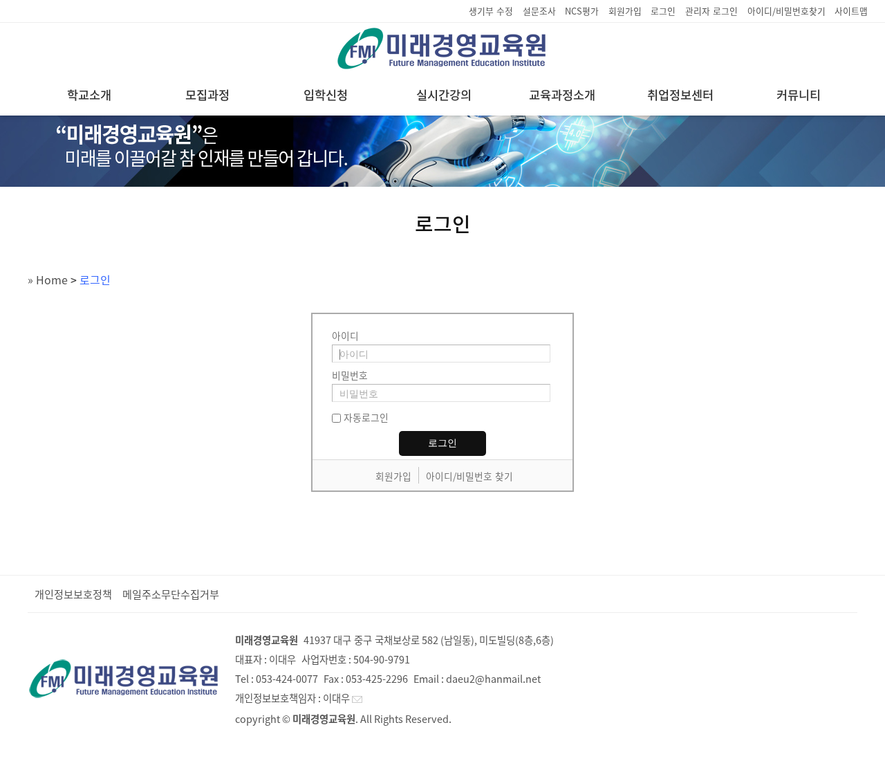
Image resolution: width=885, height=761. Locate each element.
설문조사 (539, 10)
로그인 (663, 10)
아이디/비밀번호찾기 (786, 10)
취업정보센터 (680, 95)
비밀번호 (350, 375)
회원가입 (625, 10)
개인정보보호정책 (73, 594)
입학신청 (326, 95)
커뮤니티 (798, 95)
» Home (48, 279)
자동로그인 (366, 417)
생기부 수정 (491, 10)
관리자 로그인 (711, 10)
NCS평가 (582, 10)
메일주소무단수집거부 (170, 594)
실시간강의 (444, 95)
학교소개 (89, 95)
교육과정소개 (562, 95)
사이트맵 (851, 10)
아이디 (345, 335)
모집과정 (207, 95)
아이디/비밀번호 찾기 (469, 476)
